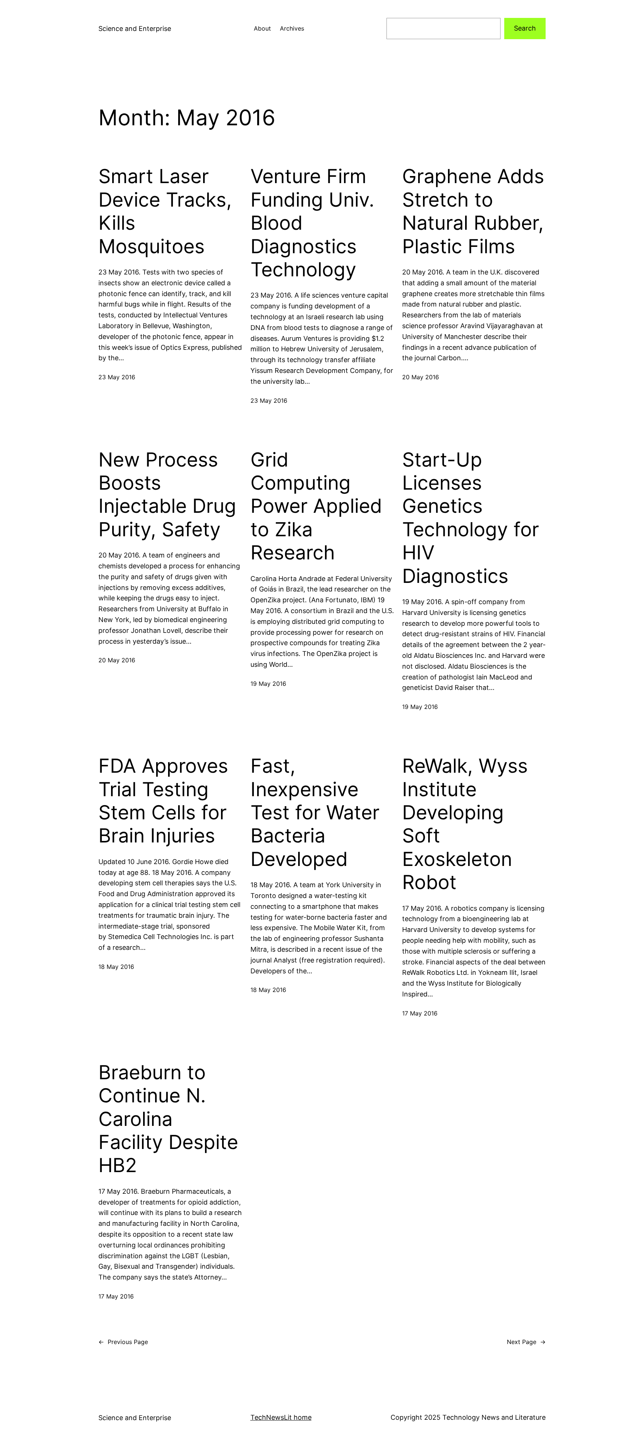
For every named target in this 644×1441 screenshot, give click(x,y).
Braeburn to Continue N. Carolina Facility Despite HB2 (168, 1119)
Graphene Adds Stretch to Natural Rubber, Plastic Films (473, 211)
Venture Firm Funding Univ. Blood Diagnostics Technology (312, 223)
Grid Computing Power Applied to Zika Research (316, 506)
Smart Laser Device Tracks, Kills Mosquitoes (165, 211)
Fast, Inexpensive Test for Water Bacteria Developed (314, 812)
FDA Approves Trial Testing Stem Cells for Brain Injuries (163, 800)
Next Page (526, 1342)
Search (525, 28)
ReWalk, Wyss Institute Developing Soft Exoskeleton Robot (465, 824)
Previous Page (123, 1342)
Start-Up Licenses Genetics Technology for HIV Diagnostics (470, 518)
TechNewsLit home (281, 1417)
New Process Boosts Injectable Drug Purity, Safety (167, 494)
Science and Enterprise (134, 28)
